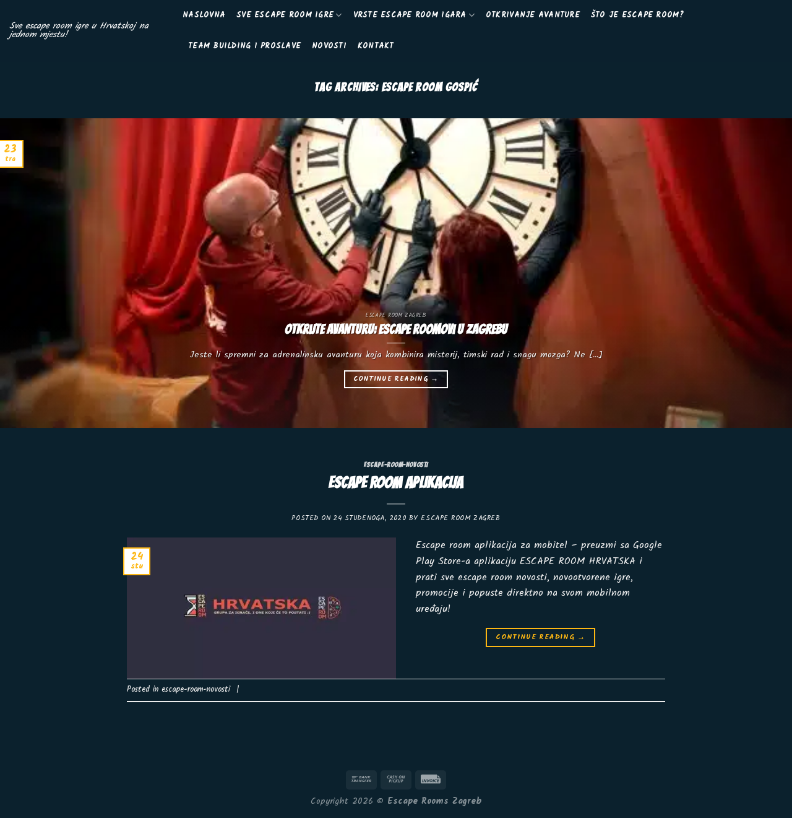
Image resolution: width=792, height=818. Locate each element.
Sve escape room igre (285, 15)
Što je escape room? (637, 15)
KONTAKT (376, 46)
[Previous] (31, 273)
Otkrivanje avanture (533, 15)
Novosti (329, 46)
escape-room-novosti (396, 464)
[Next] (760, 273)
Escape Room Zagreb (460, 518)
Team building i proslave (244, 46)
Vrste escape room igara (410, 15)
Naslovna (204, 15)
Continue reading (395, 379)
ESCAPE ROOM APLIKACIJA (396, 482)
